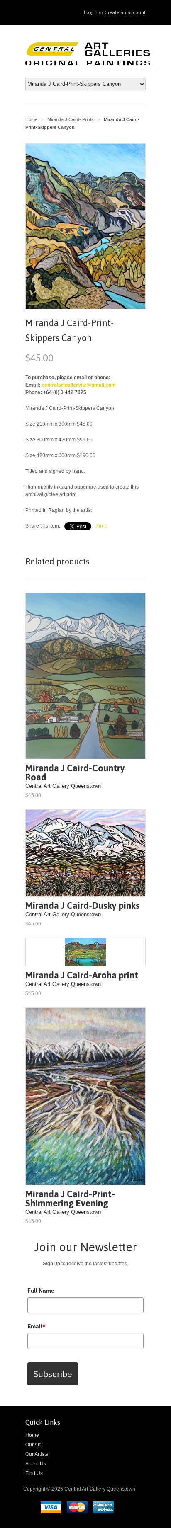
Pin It (101, 526)
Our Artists (36, 1454)
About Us (35, 1464)
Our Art (33, 1445)
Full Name (40, 1290)
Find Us (34, 1473)
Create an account (125, 12)
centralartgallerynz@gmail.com (79, 385)
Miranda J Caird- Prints (70, 119)
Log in (91, 12)
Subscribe (52, 1374)
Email (36, 1326)
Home (32, 1435)
